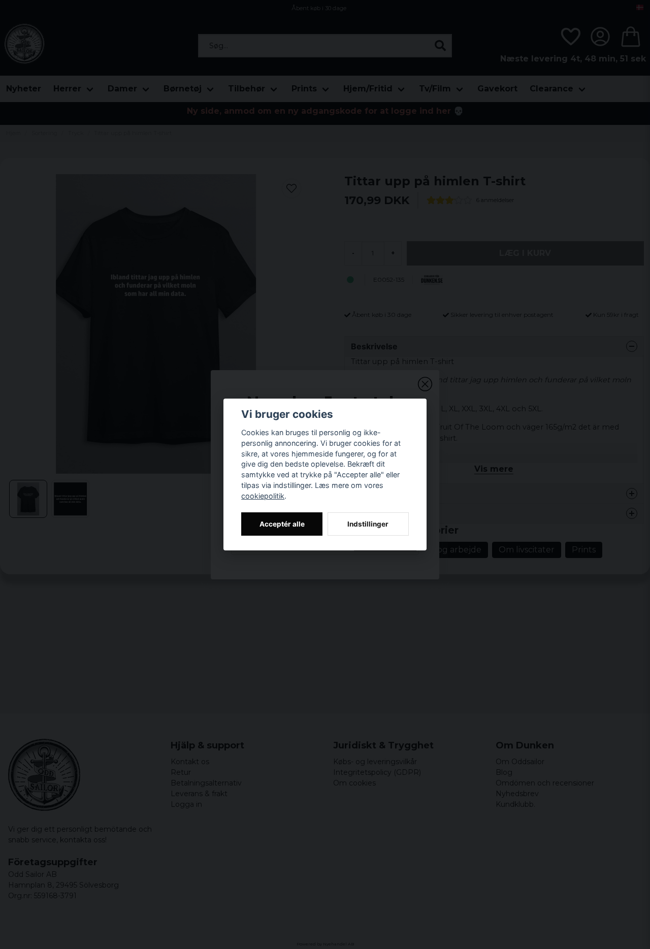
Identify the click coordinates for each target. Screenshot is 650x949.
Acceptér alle (282, 524)
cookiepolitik (262, 496)
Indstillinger (367, 524)
